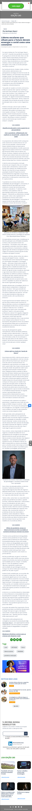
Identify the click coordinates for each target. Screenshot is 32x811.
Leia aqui (16, 6)
